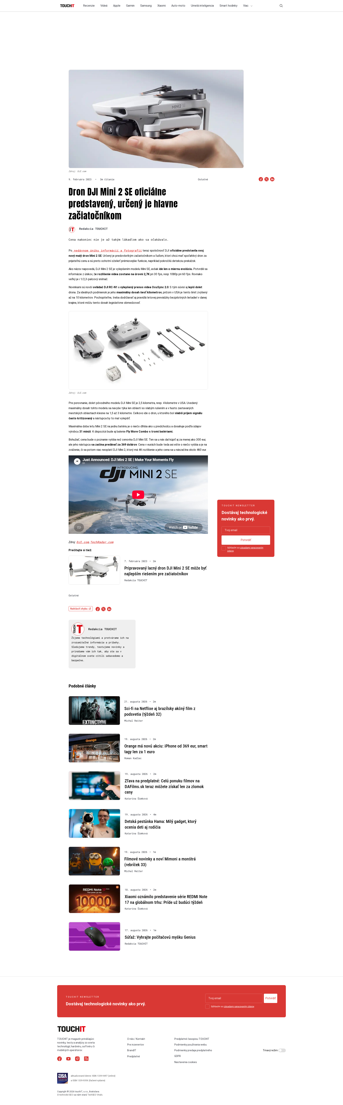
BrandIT (131, 1050)
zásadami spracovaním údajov (239, 1006)
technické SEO (66, 1095)
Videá (103, 5)
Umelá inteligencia (202, 5)
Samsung (146, 5)
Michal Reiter (133, 720)
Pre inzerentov (135, 1044)
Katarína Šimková (136, 798)
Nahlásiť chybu (79, 608)
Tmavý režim (270, 1050)
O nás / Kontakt (136, 1038)
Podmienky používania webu (190, 1044)
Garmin (130, 5)
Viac (246, 5)
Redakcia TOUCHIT (93, 228)
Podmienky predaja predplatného (193, 1050)
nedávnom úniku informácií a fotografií (107, 250)
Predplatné (133, 1056)
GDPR (177, 1056)
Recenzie (89, 5)
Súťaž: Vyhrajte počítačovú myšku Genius (160, 937)
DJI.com (82, 542)
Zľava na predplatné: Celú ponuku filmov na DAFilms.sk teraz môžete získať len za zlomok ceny (164, 786)
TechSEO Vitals (95, 1095)
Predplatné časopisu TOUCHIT (191, 1038)
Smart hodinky (228, 5)
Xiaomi (161, 5)
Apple (116, 5)
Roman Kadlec (132, 758)
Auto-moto (178, 5)
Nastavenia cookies (185, 1062)
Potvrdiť (246, 540)
